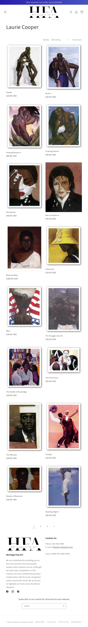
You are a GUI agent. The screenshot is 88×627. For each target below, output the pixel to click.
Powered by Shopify (26, 622)
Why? (8, 331)
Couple (9, 92)
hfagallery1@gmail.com (62, 547)
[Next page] (54, 526)
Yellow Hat (50, 269)
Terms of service (63, 622)
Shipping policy (76, 622)
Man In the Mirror (52, 215)
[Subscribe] (63, 606)
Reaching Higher (52, 512)
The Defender (11, 455)
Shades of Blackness (14, 496)
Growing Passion (52, 151)
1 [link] (34, 526)
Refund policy (40, 622)
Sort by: (46, 40)
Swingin (49, 454)
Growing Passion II (13, 152)
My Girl (48, 93)
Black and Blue (12, 275)
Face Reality (11, 212)
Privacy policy (51, 622)
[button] (5, 12)
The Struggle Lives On (54, 336)
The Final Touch (52, 378)
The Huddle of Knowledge (16, 392)
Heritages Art (16, 622)
